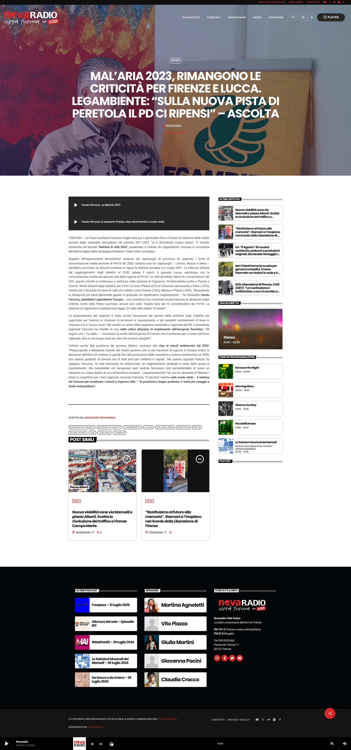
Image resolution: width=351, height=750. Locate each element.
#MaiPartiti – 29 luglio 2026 (113, 642)
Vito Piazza (174, 623)
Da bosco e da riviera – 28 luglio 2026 (111, 679)
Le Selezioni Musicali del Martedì (256, 442)
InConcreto (95, 727)
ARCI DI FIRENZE (168, 719)
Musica (229, 326)
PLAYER (331, 17)
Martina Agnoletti (182, 605)
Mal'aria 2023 (165, 427)
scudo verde (78, 432)
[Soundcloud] (334, 2)
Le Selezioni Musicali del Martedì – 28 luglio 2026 (110, 661)
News (175, 61)
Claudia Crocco (180, 679)
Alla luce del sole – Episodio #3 (113, 624)
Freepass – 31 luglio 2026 (111, 605)
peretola (183, 427)
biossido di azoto (109, 427)
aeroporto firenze (82, 427)
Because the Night (247, 368)
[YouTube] (324, 2)
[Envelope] (239, 658)
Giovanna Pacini (181, 660)
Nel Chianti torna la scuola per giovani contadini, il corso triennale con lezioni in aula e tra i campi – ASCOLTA (257, 271)
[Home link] (23, 17)
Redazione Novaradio (100, 417)
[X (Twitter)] (329, 2)
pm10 (197, 427)
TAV (92, 432)
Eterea (229, 337)
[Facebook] (343, 2)
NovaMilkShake (245, 423)
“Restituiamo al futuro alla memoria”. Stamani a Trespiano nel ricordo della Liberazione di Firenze (173, 519)
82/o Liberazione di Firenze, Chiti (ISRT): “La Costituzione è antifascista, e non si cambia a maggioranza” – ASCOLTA (257, 289)
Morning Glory (244, 386)
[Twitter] (232, 658)
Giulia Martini (177, 642)
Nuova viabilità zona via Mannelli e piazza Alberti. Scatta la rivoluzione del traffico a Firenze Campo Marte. (102, 519)
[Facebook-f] (224, 658)
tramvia (119, 432)
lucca (148, 427)
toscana (104, 432)
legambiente (132, 427)
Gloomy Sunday (245, 405)
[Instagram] (339, 2)
